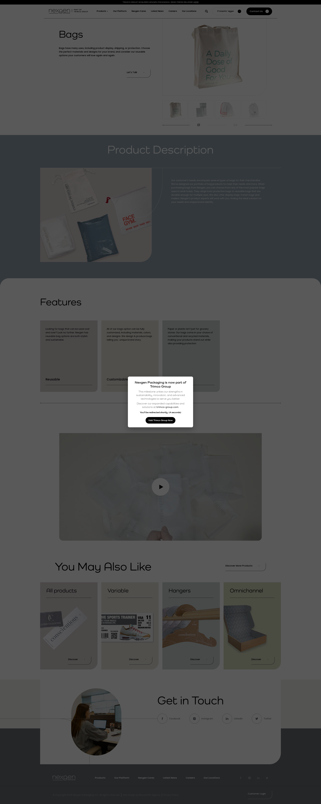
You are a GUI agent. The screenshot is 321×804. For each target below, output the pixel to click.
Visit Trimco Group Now (160, 420)
